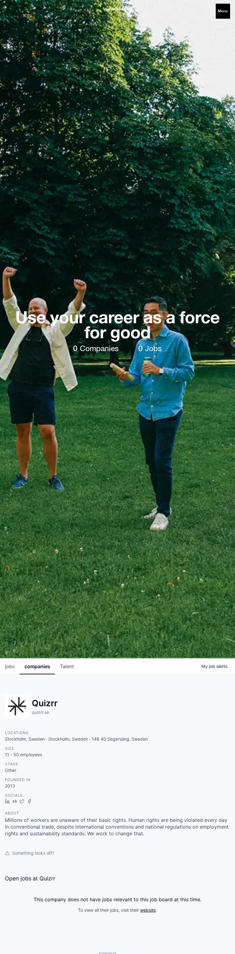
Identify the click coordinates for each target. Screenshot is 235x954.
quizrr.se (40, 712)
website (148, 910)
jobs (10, 666)
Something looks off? (33, 853)
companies (37, 666)
